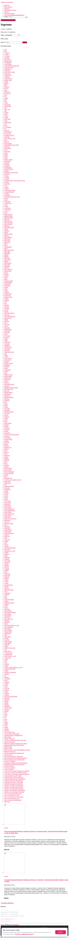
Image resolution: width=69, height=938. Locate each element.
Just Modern (7, 122)
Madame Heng (8, 218)
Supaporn (7, 573)
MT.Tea (6, 268)
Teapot (6, 601)
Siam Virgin (7, 515)
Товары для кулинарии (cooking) (14, 792)
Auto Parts (7, 59)
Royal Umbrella (8, 473)
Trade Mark (7, 643)
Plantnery (7, 400)
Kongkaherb (7, 167)
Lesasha (6, 193)
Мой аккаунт (8, 7)
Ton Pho (6, 640)
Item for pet (7, 93)
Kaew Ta (7, 130)
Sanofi (6, 491)
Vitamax (6, 690)
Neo (5, 303)
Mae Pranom (8, 221)
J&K (5, 99)
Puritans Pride (8, 439)
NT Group (7, 336)
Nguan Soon (8, 318)
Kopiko (6, 171)
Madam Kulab (8, 216)
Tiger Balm (7, 636)
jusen (5, 120)
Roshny (6, 467)
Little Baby (7, 201)
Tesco (6, 607)
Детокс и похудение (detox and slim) (15, 740)
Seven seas (7, 501)
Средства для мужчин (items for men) (15, 772)
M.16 (5, 213)
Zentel (6, 727)
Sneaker (6, 535)
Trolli (5, 646)
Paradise (6, 366)
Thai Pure (7, 617)
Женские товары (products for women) (15, 743)
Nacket (6, 276)
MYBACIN (7, 271)
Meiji (5, 245)
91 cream (7, 56)
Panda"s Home (8, 363)
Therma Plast (8, 632)
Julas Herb (7, 119)
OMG (6, 340)
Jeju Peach (7, 104)
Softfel (6, 541)
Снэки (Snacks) (9, 769)
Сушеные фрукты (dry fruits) (13, 776)
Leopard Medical (9, 192)
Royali (6, 475)
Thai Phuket (7, 615)
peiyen (6, 381)
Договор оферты (9, 13)
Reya (5, 454)
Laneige (6, 182)
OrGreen (6, 350)
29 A (5, 51)
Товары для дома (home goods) (13, 787)
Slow (5, 525)
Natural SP (7, 295)
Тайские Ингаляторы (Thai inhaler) (14, 779)
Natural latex (8, 294)
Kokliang (7, 166)
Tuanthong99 (8, 654)
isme (5, 90)
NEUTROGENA (9, 313)
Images (6, 83)
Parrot (6, 371)
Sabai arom (7, 481)
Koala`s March (8, 159)
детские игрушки (9, 742)
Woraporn (7, 706)
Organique (7, 349)
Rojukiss (6, 459)
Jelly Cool (7, 109)
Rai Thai (6, 442)
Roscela (6, 465)
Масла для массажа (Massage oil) (14, 753)
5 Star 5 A (7, 53)
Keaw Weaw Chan (9, 138)
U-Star (6, 659)
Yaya (5, 712)
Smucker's (7, 528)
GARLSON (7, 75)
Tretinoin (6, 645)
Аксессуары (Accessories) (12, 733)
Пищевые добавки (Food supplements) (15, 763)
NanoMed (7, 285)
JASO (6, 103)
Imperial (6, 87)
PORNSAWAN (8, 412)
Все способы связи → (7, 921)
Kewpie (6, 142)
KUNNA (7, 174)
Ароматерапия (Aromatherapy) (13, 735)
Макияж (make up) (9, 751)
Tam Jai (6, 588)
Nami (5, 279)
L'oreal (6, 175)
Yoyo (5, 716)
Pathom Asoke (8, 374)
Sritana (6, 552)
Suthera (6, 578)
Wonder (6, 704)
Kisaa (6, 153)
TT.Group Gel (8, 653)
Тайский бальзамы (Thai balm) (13, 784)
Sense (6, 496)
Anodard (6, 57)
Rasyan (6, 449)
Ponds (6, 407)
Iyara (5, 95)
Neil (5, 302)
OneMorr (7, 345)
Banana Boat (8, 61)
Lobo (5, 205)
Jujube (6, 117)
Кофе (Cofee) (8, 746)
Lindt (5, 200)
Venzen (6, 677)
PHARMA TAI (8, 389)
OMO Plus (7, 342)
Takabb (6, 586)
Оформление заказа (10, 10)
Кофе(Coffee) (8, 748)
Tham (6, 623)
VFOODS (7, 678)
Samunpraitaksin (9, 486)
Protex (6, 431)
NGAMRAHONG (9, 316)
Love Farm (7, 208)
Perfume (6, 386)
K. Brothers (7, 127)
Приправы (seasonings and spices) (14, 764)
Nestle (6, 311)
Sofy (5, 543)
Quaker (6, 441)
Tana (5, 591)
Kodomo (6, 163)
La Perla (6, 179)
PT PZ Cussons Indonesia (11, 434)
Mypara (6, 274)
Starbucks (7, 557)
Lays (5, 185)
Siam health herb (9, 509)
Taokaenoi (7, 593)
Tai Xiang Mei (8, 585)
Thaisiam (7, 622)
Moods (6, 261)
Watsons (6, 700)
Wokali (6, 703)
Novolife (6, 332)
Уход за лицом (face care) (11, 795)
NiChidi (6, 321)
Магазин (7, 5)
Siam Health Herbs (9, 510)
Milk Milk (7, 253)
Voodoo (6, 695)
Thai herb (7, 609)
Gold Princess (8, 78)
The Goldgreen (8, 627)
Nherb (6, 319)
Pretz (5, 421)
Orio (5, 353)
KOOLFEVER (8, 169)
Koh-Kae (7, 164)
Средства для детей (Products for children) (16, 771)
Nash (5, 289)
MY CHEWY (8, 269)
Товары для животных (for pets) (14, 788)
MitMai (6, 256)
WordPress (16, 924)
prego (6, 420)
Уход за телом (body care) (11, 798)
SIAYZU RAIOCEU (10, 518)
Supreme (6, 577)
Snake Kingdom (9, 533)
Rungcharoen (8, 478)
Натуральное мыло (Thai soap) (13, 756)
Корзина (6, 8)
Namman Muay (8, 281)
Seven (6, 499)
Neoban (6, 305)
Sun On (6, 567)
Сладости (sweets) (9, 767)
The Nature (7, 628)
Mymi (6, 273)
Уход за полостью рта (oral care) (13, 797)
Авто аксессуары (9, 732)
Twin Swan (7, 657)
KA (5, 129)
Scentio (6, 492)
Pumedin (6, 436)
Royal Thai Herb (9, 471)
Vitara (6, 691)
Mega (6, 243)
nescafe (6, 310)
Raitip (6, 444)
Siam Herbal (7, 512)
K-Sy (5, 125)
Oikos (6, 339)
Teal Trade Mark (9, 599)
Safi (5, 484)
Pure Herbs (7, 437)
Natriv (6, 290)
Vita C (6, 687)
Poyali (6, 415)
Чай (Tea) (7, 801)
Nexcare (6, 315)
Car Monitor (7, 62)
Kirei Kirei (7, 151)
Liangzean (7, 195)
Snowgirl (7, 536)
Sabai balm (7, 483)
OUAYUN (7, 360)
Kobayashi (7, 161)
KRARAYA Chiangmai (11, 172)
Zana (5, 721)
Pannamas (7, 365)
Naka (5, 277)
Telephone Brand (9, 602)
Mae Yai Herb (8, 224)
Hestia (2, 924)
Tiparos (6, 638)
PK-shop (6, 399)
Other (6, 355)
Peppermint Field (9, 384)
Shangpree (7, 504)
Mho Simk (7, 251)
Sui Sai (6, 564)
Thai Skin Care (8, 619)
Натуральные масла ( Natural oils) (14, 759)
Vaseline (6, 674)
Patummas (7, 379)
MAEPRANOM (9, 227)
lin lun (6, 198)
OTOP (6, 357)
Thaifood (7, 620)
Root (5, 462)
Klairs (6, 156)
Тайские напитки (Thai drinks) (13, 780)
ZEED (6, 724)
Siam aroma (7, 507)
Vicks (6, 680)
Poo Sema (7, 408)
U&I (5, 661)
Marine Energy (8, 234)
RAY (5, 450)
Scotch (6, 494)
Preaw (6, 418)
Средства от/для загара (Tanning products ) (17, 774)
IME (5, 85)
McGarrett (7, 242)
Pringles (6, 425)
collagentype (8, 69)
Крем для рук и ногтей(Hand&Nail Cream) (17, 750)
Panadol (6, 361)
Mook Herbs (8, 263)
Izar (5, 96)
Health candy (8, 80)
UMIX (6, 666)
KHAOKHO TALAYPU (11, 145)
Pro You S (7, 428)
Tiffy (5, 635)
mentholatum (8, 247)
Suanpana (7, 562)
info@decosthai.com (9, 919)
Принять (60, 932)
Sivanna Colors (8, 523)
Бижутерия (7, 737)
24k (5, 49)
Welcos (6, 701)
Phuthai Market (8, 397)
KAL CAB (7, 133)
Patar (5, 373)
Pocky (6, 404)
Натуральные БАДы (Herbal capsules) (15, 758)
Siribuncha (7, 520)
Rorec (6, 463)
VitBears (6, 693)
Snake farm (7, 531)
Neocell (6, 306)
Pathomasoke (8, 376)
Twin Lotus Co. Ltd (10, 656)
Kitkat (6, 154)
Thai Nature (7, 614)
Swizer (6, 580)
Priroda (6, 426)
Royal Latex (7, 470)
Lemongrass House (9, 190)
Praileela (6, 416)
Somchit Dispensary (10, 547)
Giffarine (6, 77)
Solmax (6, 546)
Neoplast (6, 308)
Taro (5, 596)
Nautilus (6, 300)
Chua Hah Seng (8, 67)
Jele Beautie (7, 106)
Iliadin (6, 82)
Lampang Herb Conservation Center (14, 180)
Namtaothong (8, 282)
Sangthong (7, 489)
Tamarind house (8, 590)
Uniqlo (6, 670)
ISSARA (7, 91)
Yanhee (6, 711)
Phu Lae (6, 391)
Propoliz (6, 429)
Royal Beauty (8, 468)
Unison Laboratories (10, 672)
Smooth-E (7, 526)
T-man (6, 583)
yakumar (6, 709)
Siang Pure (7, 517)
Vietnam (6, 682)
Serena (6, 497)
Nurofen (6, 337)
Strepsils (6, 559)
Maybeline (7, 239)
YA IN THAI (8, 708)
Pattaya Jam (7, 378)
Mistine (6, 255)
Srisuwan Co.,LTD (9, 551)
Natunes (6, 292)
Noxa (5, 334)
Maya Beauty (8, 237)
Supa (5, 572)
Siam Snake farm (9, 514)
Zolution (6, 730)
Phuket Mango (8, 392)
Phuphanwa (7, 394)
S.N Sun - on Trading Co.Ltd (12, 480)
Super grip (7, 575)
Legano (6, 188)
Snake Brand (8, 530)
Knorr (6, 158)
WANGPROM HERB (10, 696)
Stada (5, 556)
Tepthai (6, 604)
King (5, 150)
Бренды (6, 11)
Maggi (6, 229)
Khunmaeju (7, 148)
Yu (5, 717)
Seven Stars (7, 502)
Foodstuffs (7, 74)
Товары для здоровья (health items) (14, 790)
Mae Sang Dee (8, 222)
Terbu (6, 606)
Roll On (6, 460)
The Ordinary (8, 630)
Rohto (6, 457)
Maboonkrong (8, 214)
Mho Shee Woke (9, 250)
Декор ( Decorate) (9, 738)
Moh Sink (7, 258)
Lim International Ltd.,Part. (12, 197)
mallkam (6, 230)
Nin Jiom (7, 324)
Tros (5, 649)
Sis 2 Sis (6, 522)
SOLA (6, 544)
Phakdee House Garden (11, 387)
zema (5, 725)
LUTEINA (7, 209)
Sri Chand (7, 549)
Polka (6, 405)
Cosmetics (7, 70)
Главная (3, 29)
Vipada (6, 683)
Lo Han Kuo (8, 203)
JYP (5, 124)
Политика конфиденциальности (14, 15)
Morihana (7, 266)
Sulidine (6, 565)
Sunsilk (6, 570)
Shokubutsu (7, 505)
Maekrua (6, 226)
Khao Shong (8, 143)
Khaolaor (7, 146)
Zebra (6, 722)
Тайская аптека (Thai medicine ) (13, 777)
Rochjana (7, 455)
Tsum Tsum (7, 651)
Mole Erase (7, 260)
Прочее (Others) (9, 766)
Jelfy (5, 108)
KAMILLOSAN (9, 135)
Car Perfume (8, 64)
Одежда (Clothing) (9, 761)
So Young (7, 539)
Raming (6, 446)
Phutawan (7, 395)
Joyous (6, 116)
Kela (5, 140)
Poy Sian (6, 413)
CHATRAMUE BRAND (11, 65)
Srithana (6, 554)
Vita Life (6, 688)
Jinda (5, 114)
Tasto (5, 598)
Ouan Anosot (8, 358)
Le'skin (6, 187)
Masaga (6, 235)
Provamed (7, 433)
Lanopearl (7, 184)
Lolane (6, 206)
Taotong (6, 594)
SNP (5, 538)
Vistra (6, 685)
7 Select (6, 54)
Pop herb (6, 410)
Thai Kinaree (8, 611)
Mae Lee (6, 219)
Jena (5, 111)
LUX (5, 211)
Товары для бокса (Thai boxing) (13, 785)
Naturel (6, 298)
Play (5, 402)
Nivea (6, 326)
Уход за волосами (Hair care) (12, 793)
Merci (6, 248)
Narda (6, 287)
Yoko (5, 714)
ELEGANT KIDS (9, 72)
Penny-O (6, 383)
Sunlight (6, 569)
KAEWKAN (8, 132)
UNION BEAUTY (9, 669)
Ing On (6, 88)
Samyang (7, 488)
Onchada (6, 344)
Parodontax (7, 370)
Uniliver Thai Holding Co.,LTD (13, 667)
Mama (6, 232)
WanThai (7, 698)
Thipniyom (7, 633)
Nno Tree (7, 328)
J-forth (6, 98)
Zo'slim (6, 729)
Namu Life (7, 284)
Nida (5, 323)
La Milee (6, 177)
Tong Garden (8, 641)
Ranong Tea (7, 447)
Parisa (6, 368)
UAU (6, 662)
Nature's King (8, 297)
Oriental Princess (9, 352)
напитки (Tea (8, 755)
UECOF (6, 664)
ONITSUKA (8, 347)
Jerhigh (6, 112)
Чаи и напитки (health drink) (12, 800)
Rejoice (6, 452)
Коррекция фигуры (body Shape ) (14, 745)
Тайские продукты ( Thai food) (13, 782)
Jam (5, 101)
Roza (5, 476)
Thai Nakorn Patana (10, 612)
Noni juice (7, 331)
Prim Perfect (7, 423)
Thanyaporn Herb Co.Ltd (11, 625)
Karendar (7, 137)
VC (5, 675)
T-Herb (6, 581)
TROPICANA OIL (9, 648)
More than (7, 264)
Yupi (5, 719)
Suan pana (7, 560)
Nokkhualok (7, 329)
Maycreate (7, 240)
